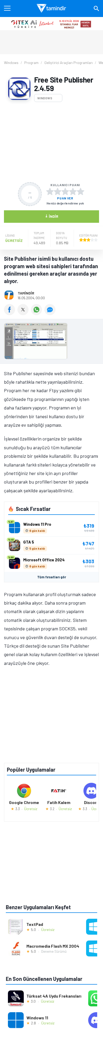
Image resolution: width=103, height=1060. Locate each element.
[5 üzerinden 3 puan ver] (65, 191)
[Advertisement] (51, 142)
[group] (51, 342)
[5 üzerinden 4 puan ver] (73, 191)
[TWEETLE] (24, 313)
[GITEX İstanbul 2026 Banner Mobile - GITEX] (51, 23)
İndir (51, 216)
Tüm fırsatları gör (51, 577)
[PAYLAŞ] (10, 313)
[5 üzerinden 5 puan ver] (80, 191)
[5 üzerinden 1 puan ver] (50, 191)
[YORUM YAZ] (50, 313)
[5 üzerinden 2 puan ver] (57, 191)
